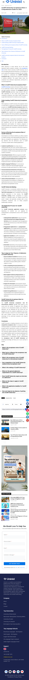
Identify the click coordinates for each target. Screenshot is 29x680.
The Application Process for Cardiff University (11, 49)
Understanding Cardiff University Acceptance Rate (12, 42)
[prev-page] (2, 442)
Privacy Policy (22, 567)
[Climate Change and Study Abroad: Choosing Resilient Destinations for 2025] (5, 512)
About (5, 601)
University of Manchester (10, 614)
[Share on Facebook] (27, 403)
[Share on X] (27, 407)
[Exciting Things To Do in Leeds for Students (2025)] (5, 429)
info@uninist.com (8, 657)
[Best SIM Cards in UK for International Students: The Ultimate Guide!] (5, 422)
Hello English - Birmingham (10, 634)
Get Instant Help (14, 563)
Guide (14, 398)
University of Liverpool (9, 621)
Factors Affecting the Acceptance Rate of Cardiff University (14, 45)
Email (5, 548)
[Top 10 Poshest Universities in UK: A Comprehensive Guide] (5, 437)
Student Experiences (4, 424)
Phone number (7, 541)
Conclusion (3, 58)
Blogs (5, 604)
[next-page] (5, 442)
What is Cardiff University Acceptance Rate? (11, 40)
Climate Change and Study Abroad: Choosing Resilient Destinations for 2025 (18, 511)
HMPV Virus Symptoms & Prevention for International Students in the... (17, 505)
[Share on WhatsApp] (27, 413)
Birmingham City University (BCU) (12, 624)
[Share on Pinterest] (27, 410)
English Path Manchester (10, 636)
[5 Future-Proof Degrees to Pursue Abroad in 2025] (5, 518)
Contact (5, 606)
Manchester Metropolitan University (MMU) (14, 616)
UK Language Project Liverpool (11, 639)
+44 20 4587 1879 (8, 654)
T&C (16, 567)
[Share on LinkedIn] (27, 417)
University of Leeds (8, 619)
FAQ (2, 61)
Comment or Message (9, 555)
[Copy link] (27, 400)
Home (2, 5)
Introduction (4, 38)
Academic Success (4, 439)
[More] (20, 404)
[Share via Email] (27, 420)
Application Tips (8, 5)
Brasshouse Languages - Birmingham (13, 631)
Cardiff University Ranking (7, 47)
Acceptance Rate (9, 398)
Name (5, 534)
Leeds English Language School (11, 641)
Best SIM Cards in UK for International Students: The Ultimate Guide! (17, 422)
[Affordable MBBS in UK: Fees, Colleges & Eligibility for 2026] (5, 499)
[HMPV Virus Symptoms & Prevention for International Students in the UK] (5, 505)
